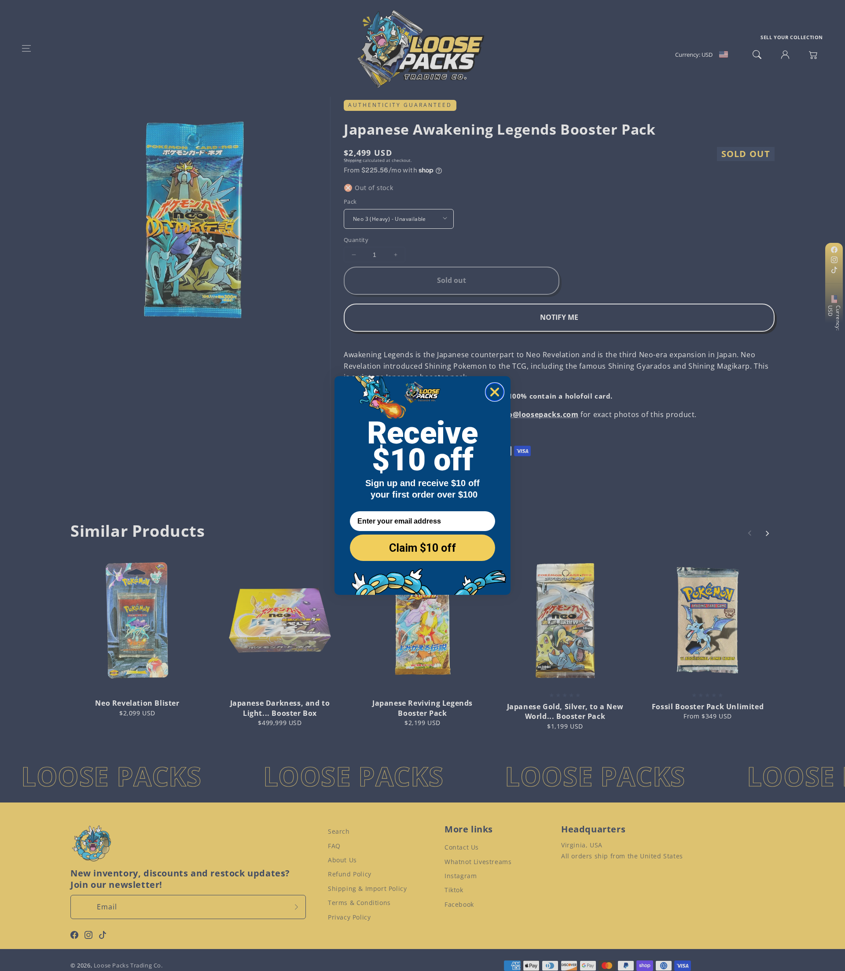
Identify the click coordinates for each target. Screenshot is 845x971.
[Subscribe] (296, 907)
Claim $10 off (422, 548)
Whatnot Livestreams (478, 861)
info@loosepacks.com (537, 414)
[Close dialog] (494, 392)
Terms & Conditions (359, 902)
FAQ (334, 846)
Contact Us (462, 847)
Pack (350, 201)
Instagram (461, 876)
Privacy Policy (349, 917)
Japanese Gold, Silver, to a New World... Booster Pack (565, 711)
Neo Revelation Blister (137, 703)
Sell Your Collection (791, 37)
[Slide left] (749, 533)
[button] (26, 48)
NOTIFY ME (559, 317)
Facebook (459, 904)
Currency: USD (834, 317)
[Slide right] (767, 533)
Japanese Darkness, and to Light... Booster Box (280, 708)
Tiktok (454, 890)
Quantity (356, 240)
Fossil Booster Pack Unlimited (708, 706)
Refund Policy (349, 874)
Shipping (352, 160)
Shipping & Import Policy (367, 888)
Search (339, 831)
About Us (342, 860)
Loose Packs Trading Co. (128, 965)
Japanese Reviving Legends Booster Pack (422, 708)
